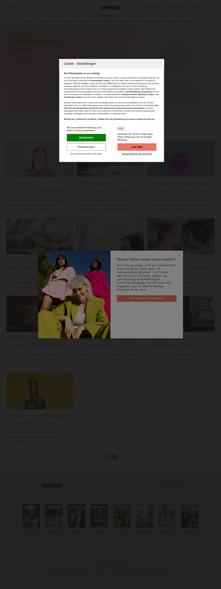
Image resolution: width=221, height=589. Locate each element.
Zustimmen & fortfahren (86, 137)
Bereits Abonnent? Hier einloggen (137, 154)
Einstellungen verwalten (86, 147)
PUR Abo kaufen (136, 147)
